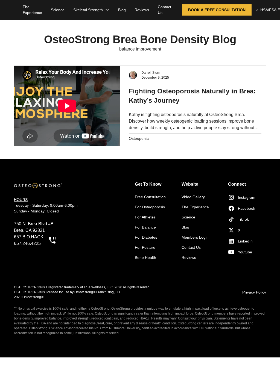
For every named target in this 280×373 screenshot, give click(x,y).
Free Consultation (150, 197)
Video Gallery (193, 197)
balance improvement (140, 49)
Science (58, 10)
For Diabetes (146, 237)
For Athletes (145, 217)
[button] (91, 10)
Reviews (142, 10)
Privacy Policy (254, 292)
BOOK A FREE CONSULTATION (217, 10)
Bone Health (145, 257)
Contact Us (164, 10)
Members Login (195, 237)
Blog (122, 10)
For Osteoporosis (150, 207)
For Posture (145, 247)
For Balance (145, 227)
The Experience (32, 10)
